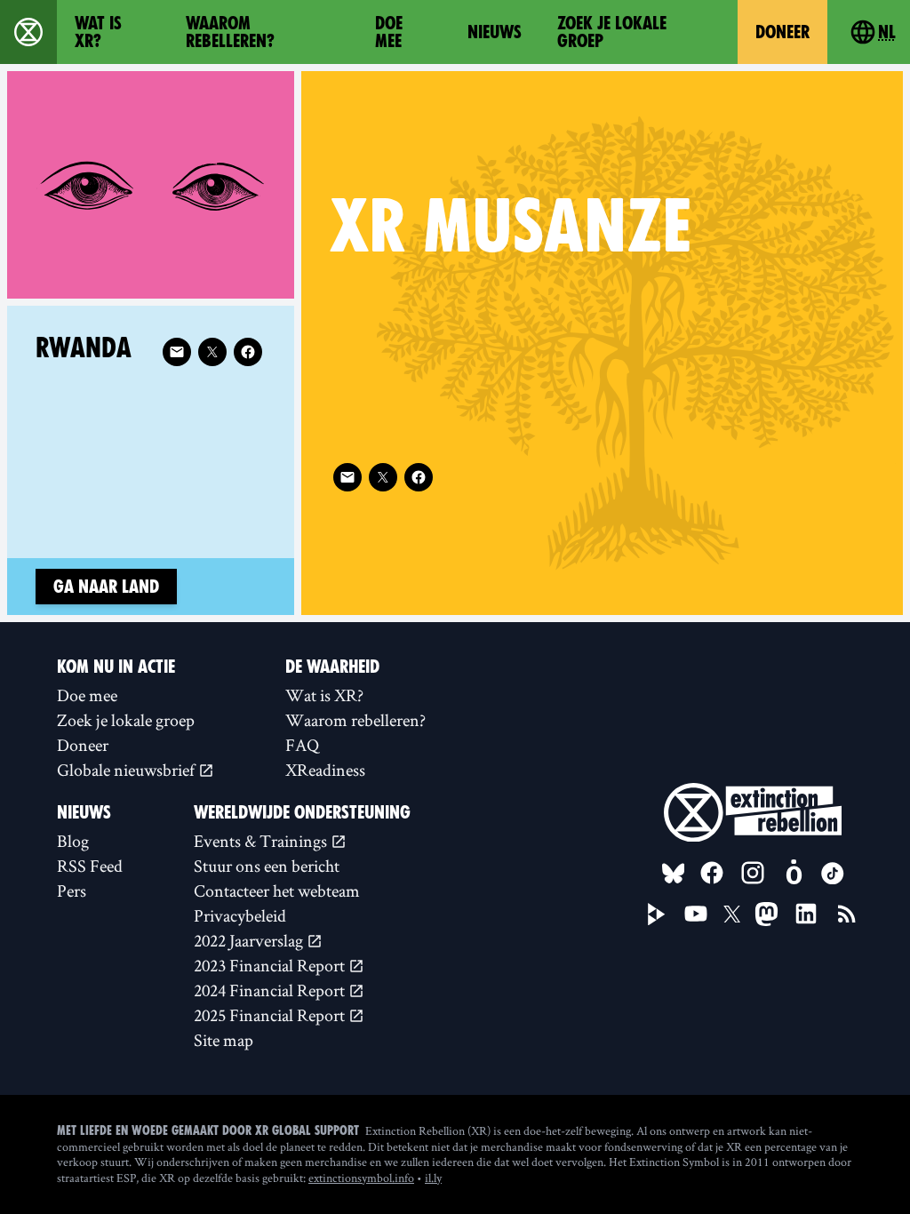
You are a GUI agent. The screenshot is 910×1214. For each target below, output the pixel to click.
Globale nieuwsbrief (127, 769)
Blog (73, 840)
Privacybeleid (240, 915)
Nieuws (494, 32)
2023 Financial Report (271, 965)
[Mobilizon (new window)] (793, 872)
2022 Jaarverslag (250, 940)
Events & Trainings (262, 840)
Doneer (782, 32)
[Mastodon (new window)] (766, 914)
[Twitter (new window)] (383, 477)
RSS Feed (90, 865)
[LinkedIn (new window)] (806, 913)
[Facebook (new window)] (418, 477)
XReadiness (325, 769)
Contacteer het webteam (277, 890)
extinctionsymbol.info (361, 1178)
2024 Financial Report (271, 990)
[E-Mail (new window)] (347, 477)
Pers (71, 890)
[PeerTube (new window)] (656, 914)
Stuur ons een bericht (266, 865)
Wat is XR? (98, 32)
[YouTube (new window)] (695, 913)
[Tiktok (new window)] (832, 873)
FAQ (302, 744)
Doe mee (389, 32)
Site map (223, 1039)
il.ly (433, 1178)
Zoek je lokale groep (612, 32)
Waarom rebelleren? (230, 32)
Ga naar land (106, 586)
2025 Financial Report (271, 1014)
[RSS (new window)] (846, 913)
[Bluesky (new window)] (673, 873)
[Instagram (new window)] (752, 872)
